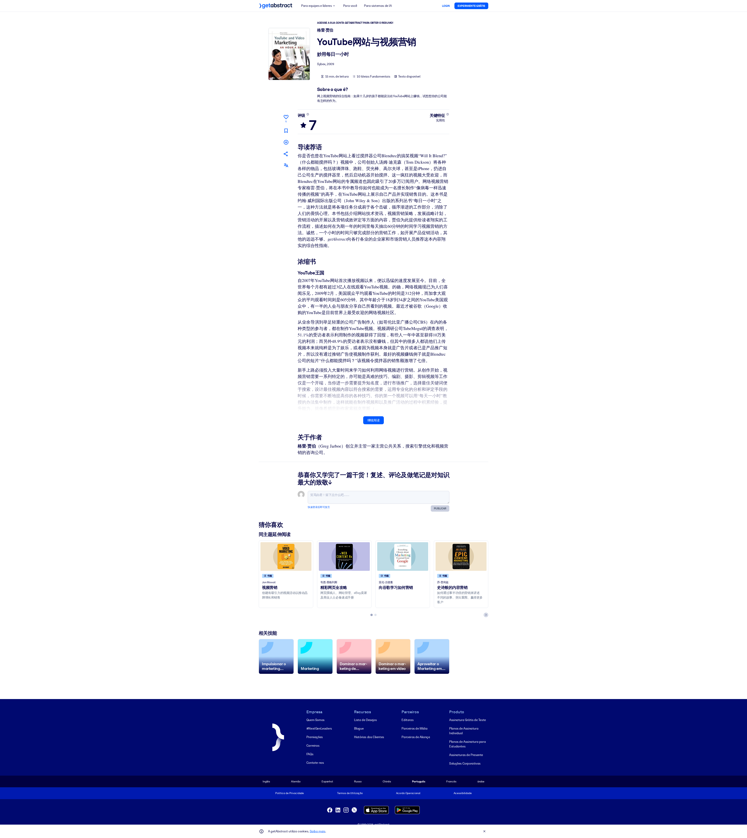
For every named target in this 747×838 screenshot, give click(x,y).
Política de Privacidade (289, 793)
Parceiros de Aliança (416, 737)
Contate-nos (315, 763)
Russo (357, 781)
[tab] (371, 615)
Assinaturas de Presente (466, 755)
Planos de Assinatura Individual (463, 731)
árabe (480, 781)
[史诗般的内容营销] (461, 556)
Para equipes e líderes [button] (316, 6)
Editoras (407, 720)
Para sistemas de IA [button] (378, 6)
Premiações (314, 737)
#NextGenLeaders (319, 728)
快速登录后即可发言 (319, 507)
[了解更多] (307, 114)
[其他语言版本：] (286, 165)
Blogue (359, 728)
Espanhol (327, 781)
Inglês (266, 781)
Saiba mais (317, 831)
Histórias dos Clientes (369, 737)
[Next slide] (486, 615)
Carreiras (312, 745)
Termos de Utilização (350, 793)
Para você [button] (350, 6)
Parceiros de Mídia (414, 728)
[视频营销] (285, 556)
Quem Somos (315, 720)
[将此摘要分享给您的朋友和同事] (286, 154)
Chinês (387, 781)
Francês (451, 781)
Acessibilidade (463, 793)
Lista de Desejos (365, 720)
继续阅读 (373, 420)
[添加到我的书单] (286, 142)
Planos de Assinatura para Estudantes (467, 744)
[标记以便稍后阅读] (286, 131)
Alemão (295, 781)
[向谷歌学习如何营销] (402, 556)
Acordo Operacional (408, 793)
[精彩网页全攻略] (344, 556)
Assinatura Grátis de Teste (467, 720)
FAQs (309, 754)
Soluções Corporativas (464, 763)
